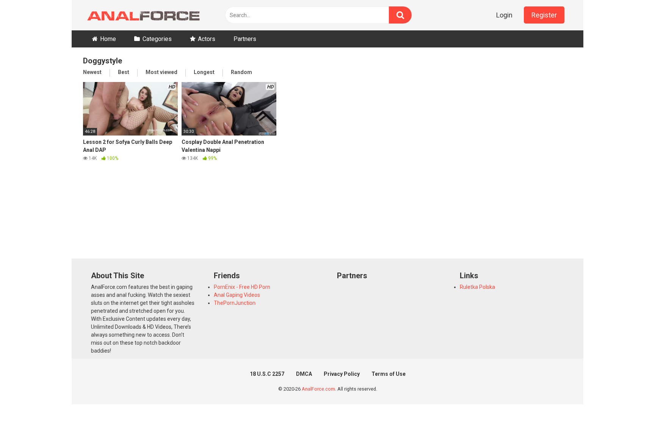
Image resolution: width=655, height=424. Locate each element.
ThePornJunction (234, 303)
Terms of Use (388, 374)
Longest (204, 72)
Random (241, 72)
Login (504, 15)
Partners (244, 39)
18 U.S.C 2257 (267, 374)
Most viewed (161, 72)
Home (108, 39)
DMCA (304, 374)
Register (544, 15)
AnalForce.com (318, 389)
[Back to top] (629, 401)
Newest (92, 72)
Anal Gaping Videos (237, 295)
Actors (206, 39)
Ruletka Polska (477, 287)
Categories (157, 39)
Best (123, 72)
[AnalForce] (142, 15)
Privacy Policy (342, 374)
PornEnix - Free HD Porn (242, 287)
